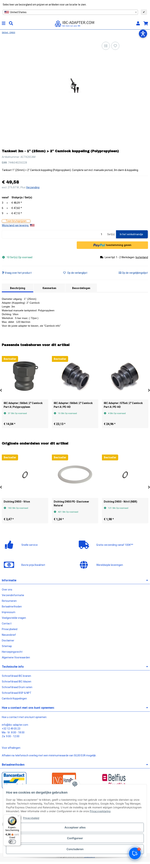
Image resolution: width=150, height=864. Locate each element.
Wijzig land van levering (15, 225)
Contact (7, 623)
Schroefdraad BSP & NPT (16, 692)
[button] (138, 23)
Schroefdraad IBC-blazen (16, 681)
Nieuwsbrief (9, 634)
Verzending (32, 187)
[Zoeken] (11, 23)
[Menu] (18, 817)
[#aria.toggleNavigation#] (3, 23)
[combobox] (70, 12)
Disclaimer (8, 640)
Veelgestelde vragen (14, 617)
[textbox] (70, 12)
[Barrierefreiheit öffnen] (143, 34)
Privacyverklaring (100, 811)
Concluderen (75, 849)
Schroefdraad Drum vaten (17, 687)
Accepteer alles (75, 827)
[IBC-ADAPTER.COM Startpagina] (74, 23)
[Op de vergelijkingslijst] (106, 46)
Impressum (8, 612)
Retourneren (9, 600)
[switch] (12, 842)
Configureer (75, 838)
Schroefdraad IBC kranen (16, 675)
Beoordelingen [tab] (81, 288)
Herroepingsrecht (12, 651)
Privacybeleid (31, 817)
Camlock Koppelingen (14, 698)
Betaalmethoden (12, 606)
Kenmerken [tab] (49, 288)
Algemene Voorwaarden (16, 657)
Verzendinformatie (13, 595)
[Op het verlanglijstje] (115, 46)
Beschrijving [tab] (17, 288)
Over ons (7, 589)
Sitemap (7, 646)
